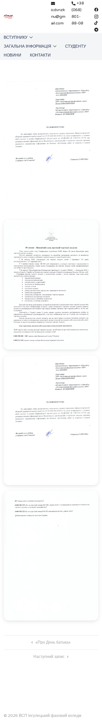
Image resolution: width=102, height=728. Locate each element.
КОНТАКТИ (40, 55)
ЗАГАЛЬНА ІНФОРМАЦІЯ (27, 46)
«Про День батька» (53, 642)
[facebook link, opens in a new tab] (96, 9)
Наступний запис (49, 656)
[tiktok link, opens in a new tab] (96, 22)
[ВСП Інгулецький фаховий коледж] (8, 16)
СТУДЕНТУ (75, 46)
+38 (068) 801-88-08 (78, 13)
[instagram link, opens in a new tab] (96, 16)
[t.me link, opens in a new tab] (96, 29)
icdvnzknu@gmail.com (58, 16)
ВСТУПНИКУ (15, 37)
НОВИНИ (12, 55)
